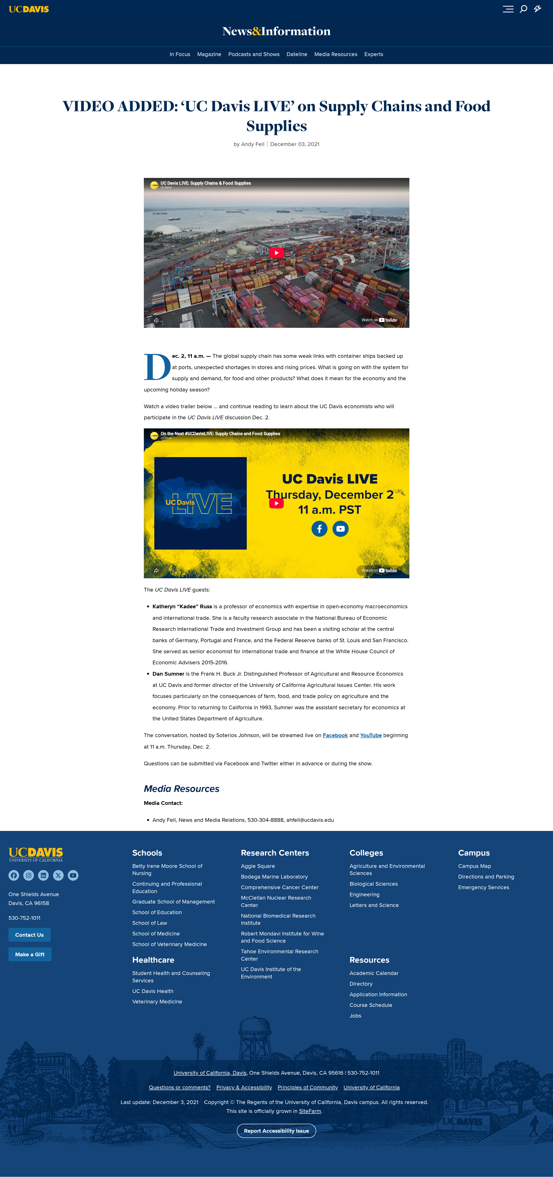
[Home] (35, 855)
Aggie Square (258, 866)
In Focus (180, 54)
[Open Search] (524, 9)
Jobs (355, 1015)
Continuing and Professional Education (167, 887)
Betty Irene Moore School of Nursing (167, 869)
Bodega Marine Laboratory (274, 876)
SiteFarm (310, 1111)
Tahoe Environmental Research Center (279, 954)
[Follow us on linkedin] (43, 875)
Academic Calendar (374, 973)
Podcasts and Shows (254, 54)
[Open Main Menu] (508, 9)
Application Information (378, 994)
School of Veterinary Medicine (169, 944)
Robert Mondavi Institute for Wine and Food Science (282, 937)
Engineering (365, 894)
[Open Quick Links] (538, 9)
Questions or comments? (180, 1087)
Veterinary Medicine (157, 1001)
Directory (361, 984)
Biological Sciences (374, 884)
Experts (373, 54)
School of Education (157, 912)
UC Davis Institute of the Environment (271, 972)
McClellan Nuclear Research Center (276, 901)
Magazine (209, 54)
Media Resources (335, 54)
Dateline (297, 54)
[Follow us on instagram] (28, 875)
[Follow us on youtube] (73, 875)
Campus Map (474, 866)
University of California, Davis (210, 1073)
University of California (372, 1087)
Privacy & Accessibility (244, 1087)
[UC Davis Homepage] (28, 9)
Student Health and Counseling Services (171, 976)
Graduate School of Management (173, 901)
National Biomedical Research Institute (278, 919)
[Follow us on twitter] (58, 875)
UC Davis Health (152, 991)
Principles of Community (308, 1087)
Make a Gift (30, 954)
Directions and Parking (486, 876)
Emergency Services (483, 887)
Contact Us (29, 935)
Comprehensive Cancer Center (280, 887)
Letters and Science (374, 905)
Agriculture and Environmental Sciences (387, 869)
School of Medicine (156, 933)
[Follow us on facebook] (13, 875)
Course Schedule (371, 1005)
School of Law (149, 923)
